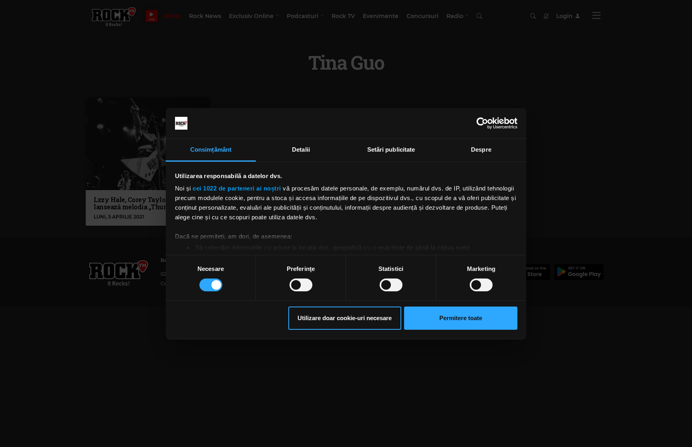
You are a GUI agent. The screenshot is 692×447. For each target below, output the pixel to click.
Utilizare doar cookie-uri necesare (345, 318)
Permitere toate (460, 318)
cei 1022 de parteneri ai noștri (237, 188)
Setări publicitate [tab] (391, 149)
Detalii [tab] (301, 149)
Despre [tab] (481, 149)
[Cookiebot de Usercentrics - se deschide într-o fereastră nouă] (482, 123)
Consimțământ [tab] (210, 149)
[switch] (301, 285)
